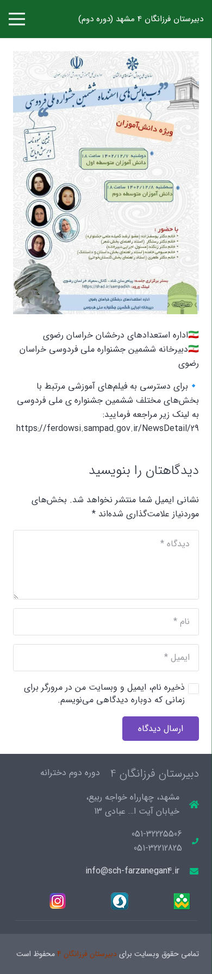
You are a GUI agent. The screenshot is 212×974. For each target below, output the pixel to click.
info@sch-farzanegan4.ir (132, 871)
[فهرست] (17, 19)
